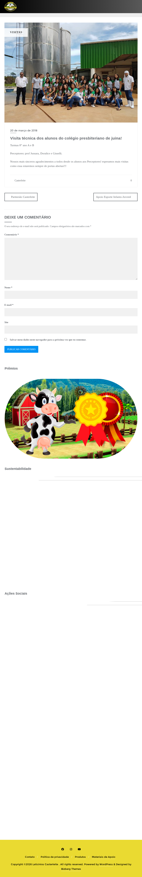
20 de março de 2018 (23, 130)
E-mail (8, 304)
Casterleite (20, 180)
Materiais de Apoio (103, 856)
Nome (8, 287)
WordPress (106, 864)
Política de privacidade (55, 856)
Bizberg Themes (71, 868)
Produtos (80, 856)
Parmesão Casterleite (23, 196)
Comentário (11, 234)
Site (6, 322)
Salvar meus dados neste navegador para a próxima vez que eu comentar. (48, 339)
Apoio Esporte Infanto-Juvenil (113, 196)
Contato (30, 856)
